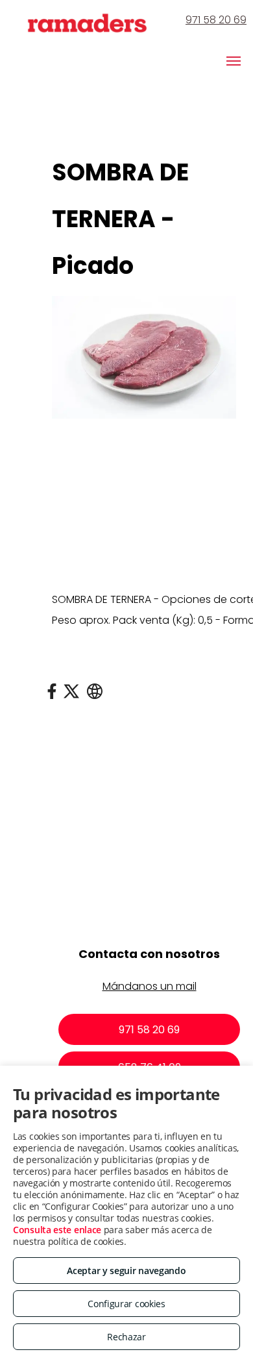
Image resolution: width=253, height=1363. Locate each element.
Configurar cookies (126, 1303)
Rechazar (126, 1337)
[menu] (234, 61)
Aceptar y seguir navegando (126, 1270)
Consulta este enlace (57, 1229)
